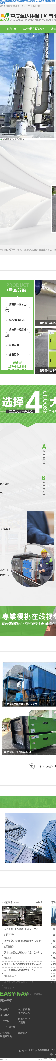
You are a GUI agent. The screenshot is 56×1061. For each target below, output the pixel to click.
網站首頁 (11, 28)
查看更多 (14, 354)
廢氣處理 (14, 345)
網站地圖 (3, 1060)
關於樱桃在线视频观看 (33, 30)
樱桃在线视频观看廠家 (27, 249)
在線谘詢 (22, 1033)
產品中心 (5, 1015)
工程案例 (5, 1021)
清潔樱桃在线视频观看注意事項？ (23, 964)
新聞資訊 (11, 1027)
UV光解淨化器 (17, 320)
